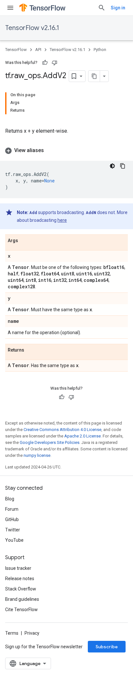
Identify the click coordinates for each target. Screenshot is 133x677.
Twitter (12, 529)
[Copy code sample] (123, 166)
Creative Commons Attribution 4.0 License (62, 429)
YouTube (14, 540)
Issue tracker (18, 568)
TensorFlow (16, 49)
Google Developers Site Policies (49, 442)
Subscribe (107, 647)
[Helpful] (45, 62)
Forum (11, 509)
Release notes (19, 578)
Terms (11, 633)
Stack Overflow (20, 588)
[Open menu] (10, 7)
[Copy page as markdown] (94, 76)
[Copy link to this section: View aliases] (50, 150)
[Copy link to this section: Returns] (30, 350)
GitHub (12, 519)
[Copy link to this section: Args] (24, 241)
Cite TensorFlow (21, 609)
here (62, 220)
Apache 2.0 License (82, 436)
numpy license (37, 455)
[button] (66, 150)
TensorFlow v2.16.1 (32, 28)
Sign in (118, 7)
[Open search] (102, 8)
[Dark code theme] (112, 166)
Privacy (32, 633)
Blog (9, 498)
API (38, 49)
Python (100, 49)
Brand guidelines (22, 599)
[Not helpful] (54, 62)
